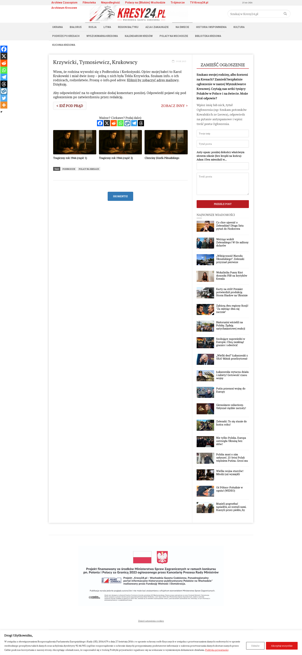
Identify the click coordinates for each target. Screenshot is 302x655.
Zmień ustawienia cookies (151, 620)
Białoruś (76, 27)
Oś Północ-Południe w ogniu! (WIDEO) (229, 489)
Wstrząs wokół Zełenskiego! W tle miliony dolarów (232, 242)
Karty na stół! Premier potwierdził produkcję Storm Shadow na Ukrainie (232, 292)
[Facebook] (100, 123)
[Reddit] (114, 123)
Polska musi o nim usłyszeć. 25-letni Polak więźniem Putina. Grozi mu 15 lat (232, 459)
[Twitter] (3, 98)
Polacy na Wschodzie (174, 36)
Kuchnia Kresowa (63, 45)
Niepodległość (110, 2)
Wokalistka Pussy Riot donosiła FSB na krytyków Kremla (231, 275)
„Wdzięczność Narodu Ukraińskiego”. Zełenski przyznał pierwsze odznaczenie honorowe (230, 260)
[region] (151, 642)
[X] (107, 123)
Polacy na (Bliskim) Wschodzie (145, 2)
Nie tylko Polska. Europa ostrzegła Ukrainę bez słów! (231, 441)
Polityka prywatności (216, 650)
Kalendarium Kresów (139, 36)
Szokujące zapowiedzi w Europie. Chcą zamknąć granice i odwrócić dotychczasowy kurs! (230, 343)
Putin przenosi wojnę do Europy (230, 390)
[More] (3, 105)
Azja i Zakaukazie (157, 27)
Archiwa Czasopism (64, 2)
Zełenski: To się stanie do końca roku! (231, 423)
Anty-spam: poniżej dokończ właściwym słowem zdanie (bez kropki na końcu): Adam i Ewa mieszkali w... (220, 155)
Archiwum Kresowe (64, 7)
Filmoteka (89, 2)
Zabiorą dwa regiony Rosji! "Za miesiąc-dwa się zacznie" (232, 308)
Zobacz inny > (174, 105)
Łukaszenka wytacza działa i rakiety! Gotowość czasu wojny (232, 375)
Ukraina (57, 27)
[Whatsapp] (120, 123)
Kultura (239, 27)
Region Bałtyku (128, 27)
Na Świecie (182, 27)
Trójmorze (178, 2)
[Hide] (1, 111)
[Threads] (141, 123)
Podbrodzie (69, 169)
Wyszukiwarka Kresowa (102, 36)
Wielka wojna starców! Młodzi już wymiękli (229, 472)
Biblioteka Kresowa (208, 36)
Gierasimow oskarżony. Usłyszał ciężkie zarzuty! (231, 406)
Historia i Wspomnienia (211, 27)
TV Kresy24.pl (199, 2)
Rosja (92, 27)
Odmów (255, 645)
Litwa (107, 27)
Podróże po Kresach (66, 36)
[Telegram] (134, 123)
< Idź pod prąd (69, 105)
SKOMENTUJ (120, 196)
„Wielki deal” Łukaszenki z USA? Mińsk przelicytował (232, 357)
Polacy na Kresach (89, 169)
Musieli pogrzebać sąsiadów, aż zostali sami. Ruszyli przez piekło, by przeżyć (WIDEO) (231, 508)
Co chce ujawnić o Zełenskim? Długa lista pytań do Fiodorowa (230, 225)
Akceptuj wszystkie (282, 645)
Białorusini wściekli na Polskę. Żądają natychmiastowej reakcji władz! (230, 327)
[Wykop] (127, 123)
